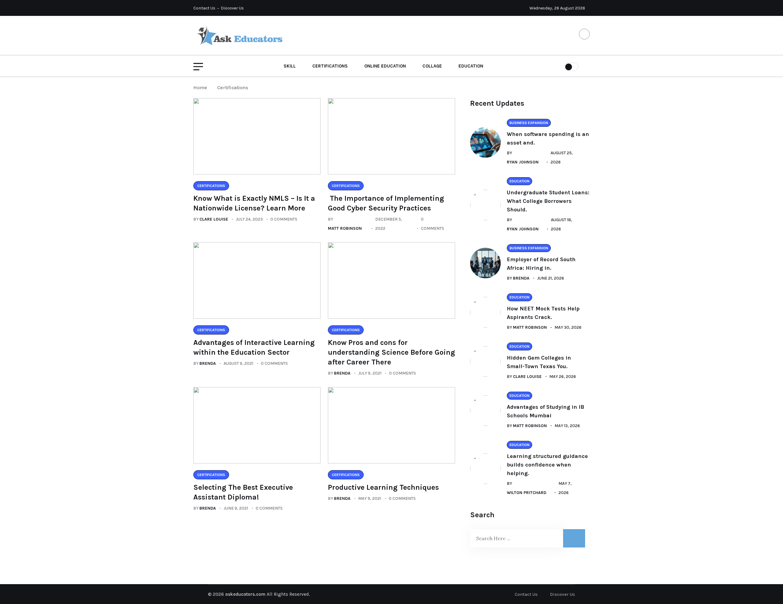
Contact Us (204, 8)
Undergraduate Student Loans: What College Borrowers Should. (548, 201)
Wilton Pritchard (526, 492)
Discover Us (232, 8)
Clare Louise (213, 219)
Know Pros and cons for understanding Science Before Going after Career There (391, 352)
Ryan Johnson (523, 162)
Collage (432, 66)
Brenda (207, 363)
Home (201, 87)
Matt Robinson (345, 228)
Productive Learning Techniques (383, 487)
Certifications (330, 66)
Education (470, 66)
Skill (290, 66)
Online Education (385, 66)
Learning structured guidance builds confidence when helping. (547, 465)
